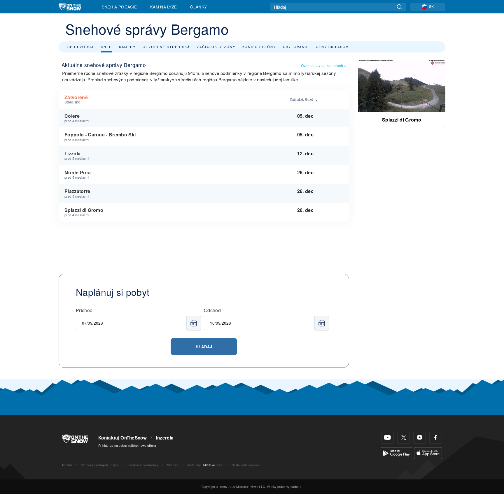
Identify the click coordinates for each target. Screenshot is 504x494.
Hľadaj (204, 346)
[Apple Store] (428, 452)
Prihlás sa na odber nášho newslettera (127, 445)
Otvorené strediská (166, 46)
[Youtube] (387, 437)
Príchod (84, 310)
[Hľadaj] (399, 7)
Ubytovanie (296, 46)
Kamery (127, 46)
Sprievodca (80, 46)
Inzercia (165, 438)
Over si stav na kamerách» (323, 65)
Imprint (67, 465)
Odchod (212, 310)
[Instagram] (419, 437)
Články (198, 7)
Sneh (106, 46)
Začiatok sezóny (216, 46)
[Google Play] (396, 452)
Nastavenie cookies (246, 465)
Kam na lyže (163, 7)
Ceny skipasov (332, 46)
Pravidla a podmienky (142, 465)
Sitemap (173, 465)
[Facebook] (435, 437)
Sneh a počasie (119, 7)
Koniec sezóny (259, 46)
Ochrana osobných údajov (99, 465)
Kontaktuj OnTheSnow (122, 438)
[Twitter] (403, 437)
